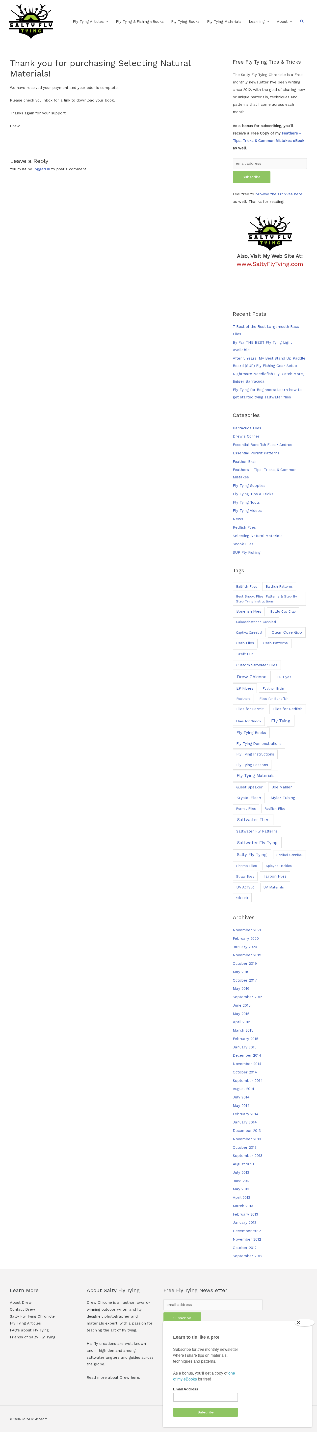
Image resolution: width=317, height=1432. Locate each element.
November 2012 (247, 1239)
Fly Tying (280, 720)
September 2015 (248, 997)
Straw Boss (245, 876)
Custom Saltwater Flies (256, 665)
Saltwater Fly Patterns (257, 831)
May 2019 (241, 972)
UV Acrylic (245, 887)
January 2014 (245, 1122)
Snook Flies (243, 544)
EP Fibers (244, 688)
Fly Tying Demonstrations (259, 743)
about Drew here (123, 1377)
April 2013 (241, 1197)
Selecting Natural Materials (258, 536)
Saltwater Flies (253, 819)
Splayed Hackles (279, 866)
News (238, 519)
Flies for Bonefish (274, 699)
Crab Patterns (275, 643)
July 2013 (241, 1172)
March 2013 (243, 1206)
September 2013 (247, 1155)
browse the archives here (278, 194)
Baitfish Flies (246, 586)
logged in (41, 169)
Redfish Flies (244, 527)
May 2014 (241, 1105)
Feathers (243, 699)
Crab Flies (245, 643)
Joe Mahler (282, 787)
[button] (302, 21)
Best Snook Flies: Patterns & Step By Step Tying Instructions (266, 598)
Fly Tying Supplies (249, 485)
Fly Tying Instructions (255, 754)
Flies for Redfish (287, 709)
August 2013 (243, 1164)
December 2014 (247, 1055)
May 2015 (241, 1014)
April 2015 (241, 1022)
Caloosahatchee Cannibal (256, 622)
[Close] (305, 1322)
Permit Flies (246, 808)
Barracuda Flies (247, 428)
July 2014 (241, 1097)
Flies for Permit (250, 709)
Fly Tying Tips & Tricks (253, 494)
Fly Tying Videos (247, 510)
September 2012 (247, 1256)
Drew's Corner (246, 436)
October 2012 (245, 1248)
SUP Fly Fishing (247, 552)
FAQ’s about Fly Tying (29, 1330)
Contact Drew (22, 1309)
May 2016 (241, 988)
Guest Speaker (249, 787)
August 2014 (243, 1089)
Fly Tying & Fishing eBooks (140, 21)
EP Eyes (284, 677)
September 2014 (248, 1080)
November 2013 (247, 1139)
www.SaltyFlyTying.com (270, 264)
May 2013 (241, 1189)
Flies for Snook (248, 721)
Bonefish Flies (248, 611)
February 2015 (245, 1039)
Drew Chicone (251, 676)
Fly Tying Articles (88, 21)
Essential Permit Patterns (256, 453)
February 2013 (245, 1214)
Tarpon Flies (275, 876)
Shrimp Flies (246, 866)
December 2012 (247, 1231)
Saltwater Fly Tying (257, 842)
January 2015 (245, 1047)
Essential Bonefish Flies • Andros (262, 445)
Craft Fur (245, 654)
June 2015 (242, 1005)
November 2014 (247, 1064)
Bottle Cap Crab (283, 611)
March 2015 (243, 1030)
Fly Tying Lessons (252, 765)
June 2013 (241, 1181)
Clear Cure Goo (287, 632)
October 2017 (245, 980)
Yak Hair (242, 898)
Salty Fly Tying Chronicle (32, 1316)
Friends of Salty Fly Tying (32, 1337)
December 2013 (247, 1130)
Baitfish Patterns (279, 586)
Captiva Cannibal (249, 632)
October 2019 (245, 963)
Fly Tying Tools (246, 502)
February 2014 (246, 1114)
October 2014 (245, 1072)
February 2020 (246, 938)
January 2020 (245, 947)
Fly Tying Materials (224, 21)
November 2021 (247, 930)
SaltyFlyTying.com (34, 1419)
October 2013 (245, 1147)
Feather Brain (245, 461)
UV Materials (274, 887)
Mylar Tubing (283, 798)
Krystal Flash (249, 798)
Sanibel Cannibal (289, 855)
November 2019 (247, 955)
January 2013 (244, 1222)
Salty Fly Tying (252, 854)
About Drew (21, 1302)
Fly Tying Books (185, 21)
